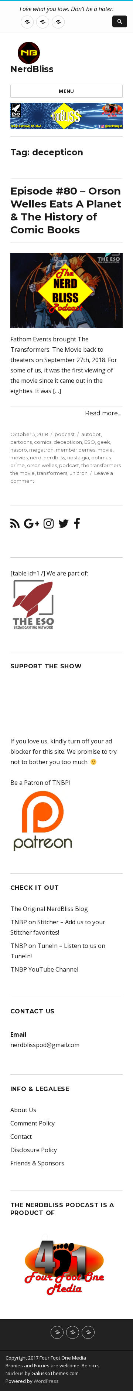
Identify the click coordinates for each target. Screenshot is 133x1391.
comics (42, 442)
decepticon (68, 442)
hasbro (18, 450)
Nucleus (15, 1373)
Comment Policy (32, 1123)
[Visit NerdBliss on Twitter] (63, 525)
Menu (66, 91)
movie (105, 450)
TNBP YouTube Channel (44, 969)
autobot (91, 434)
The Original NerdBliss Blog (49, 909)
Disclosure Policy (33, 1150)
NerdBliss (32, 69)
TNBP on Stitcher (34, 922)
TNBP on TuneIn (34, 946)
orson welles (42, 465)
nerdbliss (54, 457)
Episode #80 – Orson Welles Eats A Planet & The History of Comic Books (66, 210)
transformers (52, 473)
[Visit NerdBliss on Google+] (31, 525)
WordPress (46, 1381)
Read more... (103, 413)
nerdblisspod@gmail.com (44, 1045)
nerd (35, 457)
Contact (21, 1136)
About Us (23, 1110)
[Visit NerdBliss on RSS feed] (15, 525)
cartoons (21, 442)
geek (103, 442)
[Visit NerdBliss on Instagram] (49, 525)
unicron (78, 473)
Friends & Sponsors (37, 1163)
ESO (89, 442)
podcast (65, 434)
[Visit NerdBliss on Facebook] (77, 525)
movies (19, 457)
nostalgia (78, 457)
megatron (41, 450)
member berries (75, 450)
